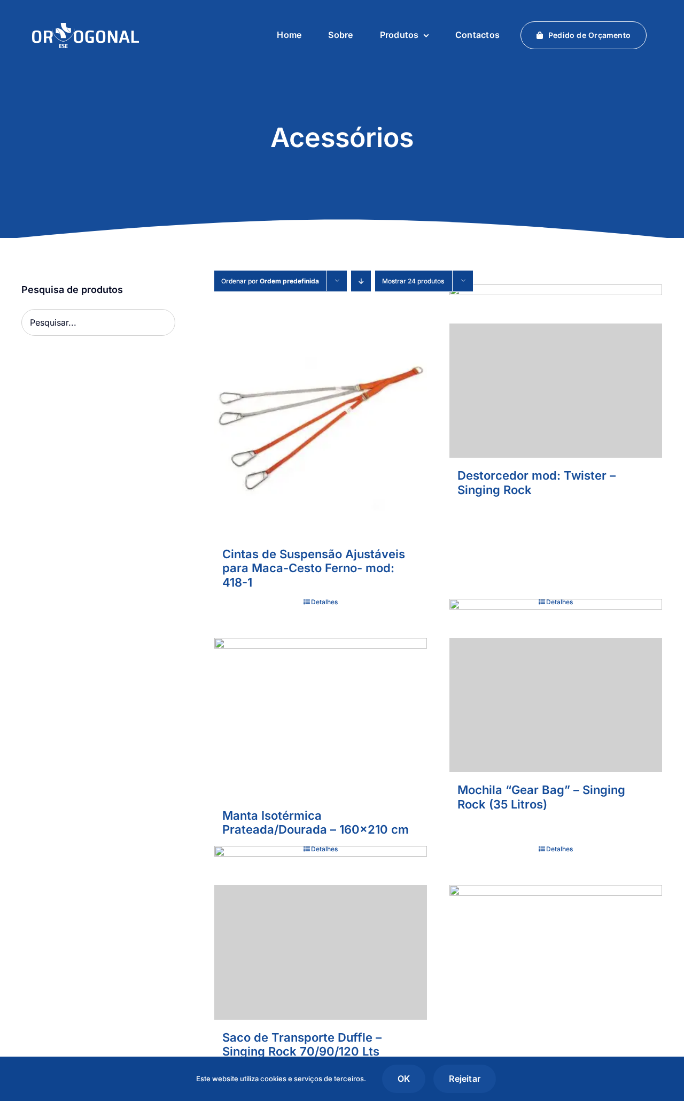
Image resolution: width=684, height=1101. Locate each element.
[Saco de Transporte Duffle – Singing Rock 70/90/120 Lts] (320, 952)
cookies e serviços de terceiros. (313, 1078)
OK (404, 1078)
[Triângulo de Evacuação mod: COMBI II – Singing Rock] (555, 991)
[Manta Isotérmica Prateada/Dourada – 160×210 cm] (320, 718)
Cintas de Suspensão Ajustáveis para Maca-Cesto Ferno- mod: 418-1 (313, 568)
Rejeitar (464, 1078)
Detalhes (324, 602)
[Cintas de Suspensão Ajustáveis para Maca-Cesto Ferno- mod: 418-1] (320, 430)
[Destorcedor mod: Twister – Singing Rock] (555, 391)
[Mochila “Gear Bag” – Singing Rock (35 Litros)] (555, 705)
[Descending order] (361, 281)
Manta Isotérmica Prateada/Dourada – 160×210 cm (315, 822)
